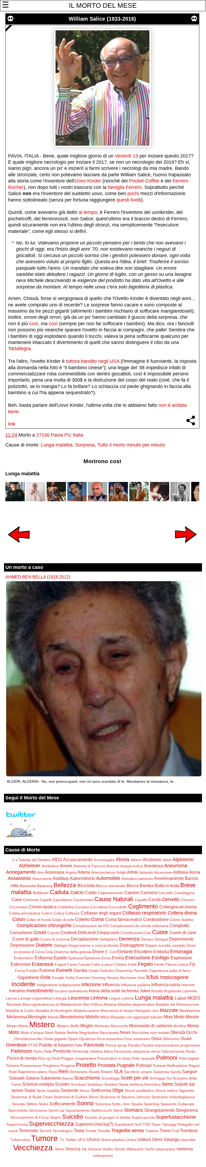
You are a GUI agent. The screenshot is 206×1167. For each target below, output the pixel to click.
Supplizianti (124, 1124)
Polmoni (166, 1057)
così (33, 323)
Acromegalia (104, 860)
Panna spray (116, 1045)
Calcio (77, 892)
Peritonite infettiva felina (92, 1051)
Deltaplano (109, 939)
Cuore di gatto (25, 938)
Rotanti (107, 1072)
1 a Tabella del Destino (31, 860)
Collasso (72, 913)
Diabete (44, 945)
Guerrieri (83, 977)
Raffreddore (177, 1065)
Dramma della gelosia (72, 952)
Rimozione (79, 1072)
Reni (63, 1071)
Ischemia (130, 990)
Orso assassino (137, 1039)
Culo (147, 933)
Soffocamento (62, 1103)
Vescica (72, 1148)
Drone (98, 951)
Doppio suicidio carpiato (165, 945)
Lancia (11, 998)
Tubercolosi (20, 1139)
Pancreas (94, 1045)
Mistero (42, 1024)
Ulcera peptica (112, 1139)
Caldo (91, 892)
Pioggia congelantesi (78, 1058)
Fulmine (47, 970)
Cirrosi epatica (43, 906)
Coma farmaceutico (123, 919)
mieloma (184, 1148)
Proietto (86, 1065)
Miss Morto (174, 1016)
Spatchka (151, 1104)
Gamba (80, 970)
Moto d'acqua (32, 1032)
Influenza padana (135, 985)
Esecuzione (137, 957)
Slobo (43, 1104)
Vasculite (188, 1139)
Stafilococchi (101, 1110)
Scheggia (157, 1078)
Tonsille (104, 1131)
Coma (97, 919)
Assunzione (42, 878)
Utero (157, 1139)
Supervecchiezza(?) (94, 1124)
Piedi (56, 1058)
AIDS (57, 859)
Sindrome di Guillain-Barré (76, 1097)
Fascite (84, 964)
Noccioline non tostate (150, 1032)
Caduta (59, 892)
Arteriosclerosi (103, 872)
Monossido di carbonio (150, 1025)
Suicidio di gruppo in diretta (107, 1117)
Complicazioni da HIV (91, 926)
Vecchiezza (33, 1147)
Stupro (55, 1117)
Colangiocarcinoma (178, 906)
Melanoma (17, 1016)
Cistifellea (66, 907)
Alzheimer (29, 865)
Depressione (22, 945)
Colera (47, 913)
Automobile (108, 878)
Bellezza (65, 885)
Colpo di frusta (38, 919)
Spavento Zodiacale (177, 1104)
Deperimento (181, 938)
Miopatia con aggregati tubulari (136, 1017)
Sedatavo (95, 1084)
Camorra (149, 892)
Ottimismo (170, 1039)
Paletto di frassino (56, 1044)
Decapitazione (84, 938)
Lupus (180, 998)
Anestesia (153, 865)
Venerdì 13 (126, 156)
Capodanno (62, 900)
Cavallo (141, 900)
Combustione (156, 919)
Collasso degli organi (101, 912)
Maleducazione (87, 1010)
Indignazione (69, 985)
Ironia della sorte (104, 990)
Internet (187, 985)
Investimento (40, 990)
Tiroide (91, 1131)
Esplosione (181, 957)
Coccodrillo (117, 907)
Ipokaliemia (78, 991)
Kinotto (157, 991)
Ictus (152, 977)
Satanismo (51, 1077)
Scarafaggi (110, 1078)
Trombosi (189, 1130)
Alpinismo (183, 859)
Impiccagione (174, 977)
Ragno (194, 1065)
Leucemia (78, 998)
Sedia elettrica (131, 1084)
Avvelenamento (169, 878)
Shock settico (166, 1090)
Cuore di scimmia (55, 939)
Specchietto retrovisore (27, 1110)
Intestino (17, 990)
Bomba (146, 885)
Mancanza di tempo (117, 1010)
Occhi (191, 1032)
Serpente (69, 1090)
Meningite (37, 1016)
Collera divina (182, 913)
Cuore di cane (183, 932)
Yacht (149, 1149)
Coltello (82, 919)
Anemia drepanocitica (124, 866)
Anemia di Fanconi (89, 866)
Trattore (152, 1131)
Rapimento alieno (32, 1072)
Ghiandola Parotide (131, 970)
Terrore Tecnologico (56, 1131)
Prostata (107, 1065)
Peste (190, 1051)
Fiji (192, 964)
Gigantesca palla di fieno (170, 970)
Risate (94, 1072)
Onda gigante (55, 1039)
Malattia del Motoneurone (177, 1004)
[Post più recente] (18, 546)
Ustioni (144, 1139)
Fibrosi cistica (176, 964)
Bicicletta (86, 885)
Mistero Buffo (68, 1026)
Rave (53, 1072)
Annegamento (21, 872)
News (125, 1032)
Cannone (31, 900)
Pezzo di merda (22, 1058)
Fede (132, 964)
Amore (66, 865)
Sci (169, 1078)
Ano (40, 872)
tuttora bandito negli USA (92, 361)
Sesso (84, 1090)
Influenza (111, 984)
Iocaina (61, 991)
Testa (79, 1130)
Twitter (70, 1139)
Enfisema (44, 957)
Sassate (17, 1077)
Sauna (67, 1078)
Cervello (170, 899)
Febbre (121, 964)
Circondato (18, 907)
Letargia (60, 998)
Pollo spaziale (143, 1058)
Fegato (145, 964)
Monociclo (119, 1026)
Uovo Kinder (88, 181)
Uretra (131, 1139)
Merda (53, 1017)
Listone (128, 998)
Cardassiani (83, 900)
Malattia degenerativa (136, 1004)
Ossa (156, 1038)
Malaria (110, 1004)
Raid (13, 1072)
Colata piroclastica (24, 913)
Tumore (44, 1138)
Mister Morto (17, 1026)
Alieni (167, 860)
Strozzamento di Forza (29, 1117)
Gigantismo (28, 977)
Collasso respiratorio (144, 913)
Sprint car (56, 1110)
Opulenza (87, 1039)
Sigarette (186, 1090)
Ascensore (163, 872)
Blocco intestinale (111, 886)
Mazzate (169, 1010)
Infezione (91, 984)
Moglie (86, 1025)
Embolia (161, 951)
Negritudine (89, 1032)
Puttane (159, 1065)
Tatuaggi (169, 1124)
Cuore (160, 932)
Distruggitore (132, 945)
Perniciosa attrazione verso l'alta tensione (149, 1051)
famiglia (116, 187)
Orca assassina (110, 1039)
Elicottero (143, 951)
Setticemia (101, 1090)
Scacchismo (87, 1078)
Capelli (45, 900)
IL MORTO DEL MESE (103, 5)
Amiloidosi (50, 866)
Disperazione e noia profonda (93, 945)
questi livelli (128, 200)
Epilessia (75, 958)
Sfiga (117, 1090)
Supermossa (17, 1124)
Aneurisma (175, 865)
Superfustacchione (176, 1117)
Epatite (60, 957)
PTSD (33, 1045)
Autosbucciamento (137, 878)
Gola (45, 977)
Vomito (120, 1149)
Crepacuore (108, 932)
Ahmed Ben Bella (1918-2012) (37, 577)
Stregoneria (187, 1110)
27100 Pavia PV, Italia (59, 435)
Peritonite (62, 1051)
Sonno (85, 1103)
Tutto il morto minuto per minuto (131, 445)
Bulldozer (41, 893)
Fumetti (64, 970)
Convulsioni (21, 932)
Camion (131, 892)
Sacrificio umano (138, 1072)
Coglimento (143, 906)
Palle (78, 1045)
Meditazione (189, 1010)
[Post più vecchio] (185, 546)
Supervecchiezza (51, 1123)
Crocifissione (131, 933)
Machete (14, 1004)
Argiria (70, 872)
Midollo (92, 1016)
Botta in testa (166, 885)
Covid (40, 932)
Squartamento (78, 1110)
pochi (133, 193)
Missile (192, 1016)
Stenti (118, 1110)
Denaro (147, 939)
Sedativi (111, 1084)
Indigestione (47, 985)
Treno (165, 1130)
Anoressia (54, 872)
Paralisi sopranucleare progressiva (170, 1045)
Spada (136, 1104)
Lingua (114, 998)
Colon (18, 919)
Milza (104, 1017)
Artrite (132, 872)
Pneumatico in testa (114, 1058)
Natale (60, 1032)
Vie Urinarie (91, 1149)
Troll (175, 1131)
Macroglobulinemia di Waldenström (52, 1004)
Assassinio (19, 878)
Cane (17, 899)
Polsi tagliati (189, 1058)
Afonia (122, 859)
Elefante (125, 951)
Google (58, 977)
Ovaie (186, 1038)
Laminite (189, 991)
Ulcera (93, 1139)
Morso (193, 1025)
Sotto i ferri (121, 1104)
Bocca (133, 885)
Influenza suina (165, 984)
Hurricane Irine (132, 977)
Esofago (160, 957)
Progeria (67, 1065)
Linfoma (99, 998)
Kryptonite (172, 991)
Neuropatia (109, 1032)
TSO (146, 1124)
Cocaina (82, 907)
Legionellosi (42, 998)
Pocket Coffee (144, 181)
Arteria (84, 872)
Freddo (32, 970)
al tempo (88, 212)
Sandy (175, 1072)
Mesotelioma (72, 1016)
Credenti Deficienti (78, 932)
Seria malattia (48, 1090)
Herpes (112, 977)
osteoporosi (103, 1155)
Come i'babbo (181, 919)
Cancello (165, 893)
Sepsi (29, 1090)
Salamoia (161, 1072)
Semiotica (152, 1084)
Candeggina (184, 893)
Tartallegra (19, 348)
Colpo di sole (63, 919)
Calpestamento (110, 893)
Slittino (32, 1104)
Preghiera (51, 1065)
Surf (138, 1124)
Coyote (53, 933)
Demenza (129, 939)
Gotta (70, 977)
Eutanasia (42, 964)
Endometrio (24, 958)
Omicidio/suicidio (28, 1039)
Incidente (23, 984)
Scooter (62, 1084)
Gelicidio (107, 970)
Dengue (161, 939)
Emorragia (181, 951)
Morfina (179, 1026)
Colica (59, 913)
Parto (38, 1051)
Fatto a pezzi (102, 964)
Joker (145, 990)
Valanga (171, 1139)
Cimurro (187, 900)
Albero (136, 860)
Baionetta (28, 886)
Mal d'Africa (93, 1004)
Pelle (48, 1051)
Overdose (16, 1045)
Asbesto (146, 872)
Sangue (189, 1071)
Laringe (24, 998)
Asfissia (180, 872)
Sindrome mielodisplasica (173, 1097)
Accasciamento (77, 859)
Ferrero (134, 187)
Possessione (31, 1065)
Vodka (107, 1149)
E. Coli (110, 952)
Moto (14, 1032)
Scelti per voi (134, 1078)
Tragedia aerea (127, 1130)
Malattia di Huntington (54, 1010)
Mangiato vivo (147, 1010)
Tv (62, 1139)
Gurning (98, 977)
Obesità (177, 1032)
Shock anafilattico (139, 1090)
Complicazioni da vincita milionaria (139, 926)
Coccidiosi (98, 907)
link (11, 424)
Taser (156, 1124)
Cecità (154, 899)
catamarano (165, 1149)
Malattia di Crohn (20, 1010)
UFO (82, 1139)
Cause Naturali (113, 899)
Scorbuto (78, 1084)
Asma (194, 872)
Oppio (73, 1039)
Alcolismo (152, 859)
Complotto (179, 925)
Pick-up (44, 1058)
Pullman (144, 1065)
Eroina (118, 957)
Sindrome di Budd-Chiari (32, 1097)
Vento (59, 1149)
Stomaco (133, 1110)
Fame (72, 964)
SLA (118, 1071)
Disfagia (60, 945)
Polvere (12, 1065)
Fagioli (60, 964)
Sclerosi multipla (38, 1084)
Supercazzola (143, 1117)
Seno (167, 1084)
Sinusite (18, 1104)
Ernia (106, 958)
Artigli (121, 872)
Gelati (93, 970)
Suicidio (72, 1116)
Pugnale (126, 1065)
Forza (20, 970)
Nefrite (72, 1032)
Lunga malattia (56, 445)
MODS (193, 998)
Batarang (45, 886)
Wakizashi (135, 1149)
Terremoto (28, 1130)
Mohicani (102, 1026)
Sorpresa (85, 445)
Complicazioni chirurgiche (44, 925)
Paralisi (134, 1045)
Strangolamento (159, 1110)
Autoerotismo (82, 878)
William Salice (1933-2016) (102, 19)
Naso (49, 1032)
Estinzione (21, 964)
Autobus (61, 878)
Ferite (159, 964)
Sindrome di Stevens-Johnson (125, 1097)
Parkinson (21, 1051)
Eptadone (92, 958)
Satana (32, 1077)
